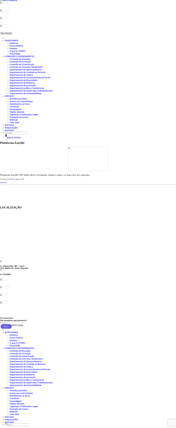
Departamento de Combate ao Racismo (27, 72)
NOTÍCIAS (9, 130)
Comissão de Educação (20, 59)
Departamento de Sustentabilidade (25, 93)
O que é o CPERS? (17, 51)
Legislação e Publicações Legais (24, 114)
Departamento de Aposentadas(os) (26, 69)
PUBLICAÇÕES (11, 127)
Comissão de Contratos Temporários (26, 67)
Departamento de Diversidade (23, 80)
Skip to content (14, 137)
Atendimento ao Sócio (20, 104)
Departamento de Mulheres (22, 82)
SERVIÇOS (9, 96)
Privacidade (15, 53)
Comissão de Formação (20, 61)
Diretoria (14, 43)
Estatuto (13, 48)
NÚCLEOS (9, 125)
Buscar (6, 326)
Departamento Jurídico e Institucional (27, 88)
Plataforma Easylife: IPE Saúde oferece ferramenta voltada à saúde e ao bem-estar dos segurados (45, 174)
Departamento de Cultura (21, 75)
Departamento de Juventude (23, 85)
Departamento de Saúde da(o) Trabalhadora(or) (31, 90)
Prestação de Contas (19, 117)
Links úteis (14, 122)
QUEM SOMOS (11, 40)
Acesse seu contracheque (21, 101)
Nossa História (16, 45)
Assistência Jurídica (18, 98)
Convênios (14, 106)
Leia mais (3, 182)
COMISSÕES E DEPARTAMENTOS (19, 56)
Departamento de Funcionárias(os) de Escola (30, 77)
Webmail (13, 120)
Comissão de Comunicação (22, 64)
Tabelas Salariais (17, 112)
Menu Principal (6, 33)
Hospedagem (16, 109)
